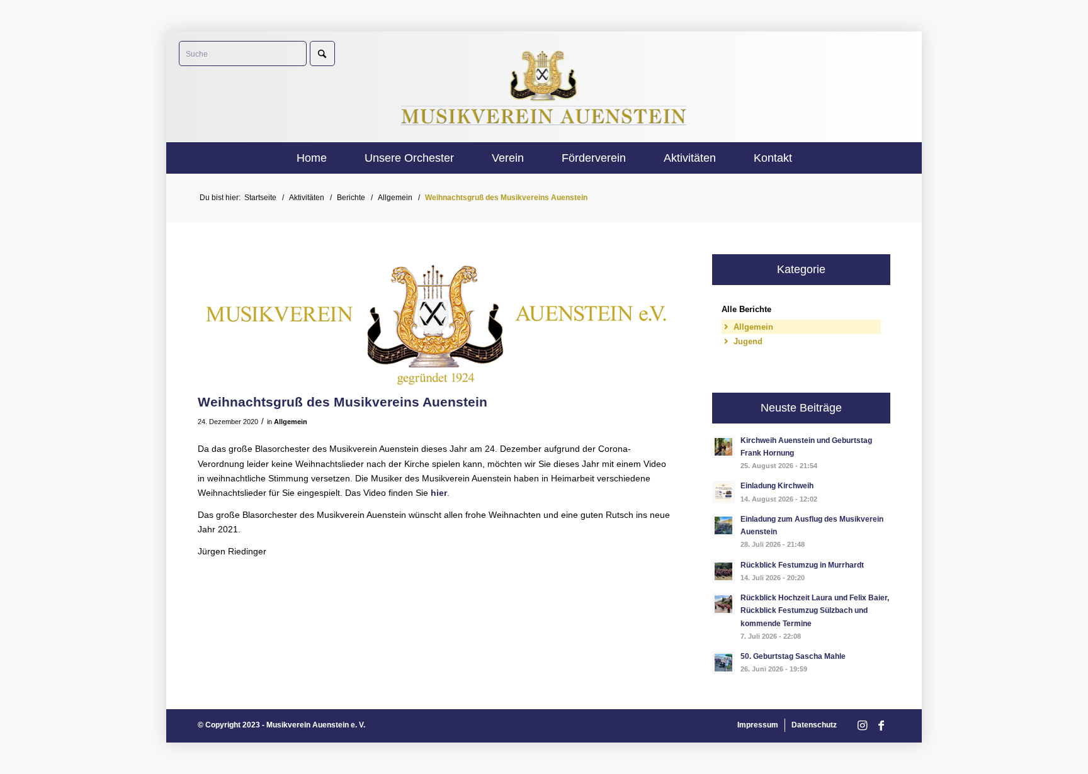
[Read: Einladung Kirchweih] (723, 492)
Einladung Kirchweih (776, 485)
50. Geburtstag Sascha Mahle (793, 656)
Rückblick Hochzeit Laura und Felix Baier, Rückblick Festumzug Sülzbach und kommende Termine (814, 610)
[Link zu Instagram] (862, 726)
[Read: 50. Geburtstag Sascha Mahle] (723, 662)
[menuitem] (312, 158)
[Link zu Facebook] (880, 726)
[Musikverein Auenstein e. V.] (544, 86)
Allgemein (290, 421)
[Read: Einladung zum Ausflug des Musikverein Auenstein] (723, 525)
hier (439, 493)
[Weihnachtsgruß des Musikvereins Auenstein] (435, 320)
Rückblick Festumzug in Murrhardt (802, 565)
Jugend (748, 341)
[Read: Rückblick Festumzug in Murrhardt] (723, 571)
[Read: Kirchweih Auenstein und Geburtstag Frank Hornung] (723, 446)
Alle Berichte (746, 309)
